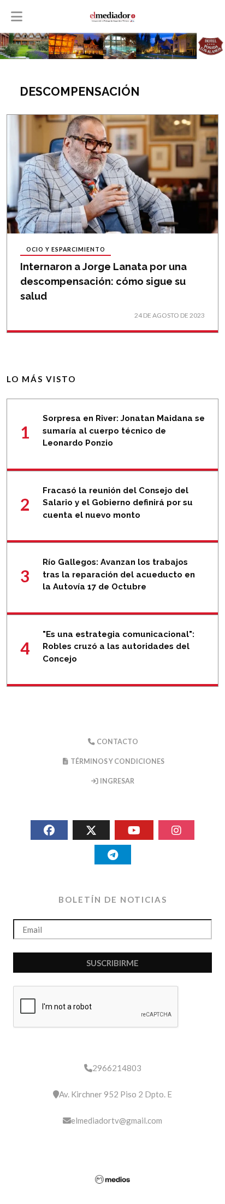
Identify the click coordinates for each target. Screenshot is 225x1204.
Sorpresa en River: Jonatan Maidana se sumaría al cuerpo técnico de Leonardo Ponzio (124, 430)
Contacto (117, 742)
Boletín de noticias (112, 899)
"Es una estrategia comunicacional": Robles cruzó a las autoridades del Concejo (118, 646)
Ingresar (116, 781)
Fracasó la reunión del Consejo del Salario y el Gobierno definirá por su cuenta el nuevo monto (118, 503)
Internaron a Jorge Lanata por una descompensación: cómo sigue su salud (103, 281)
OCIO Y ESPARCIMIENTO (65, 250)
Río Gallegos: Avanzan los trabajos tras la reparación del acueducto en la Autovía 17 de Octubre (119, 574)
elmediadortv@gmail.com (116, 1120)
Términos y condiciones (116, 761)
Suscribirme (112, 963)
